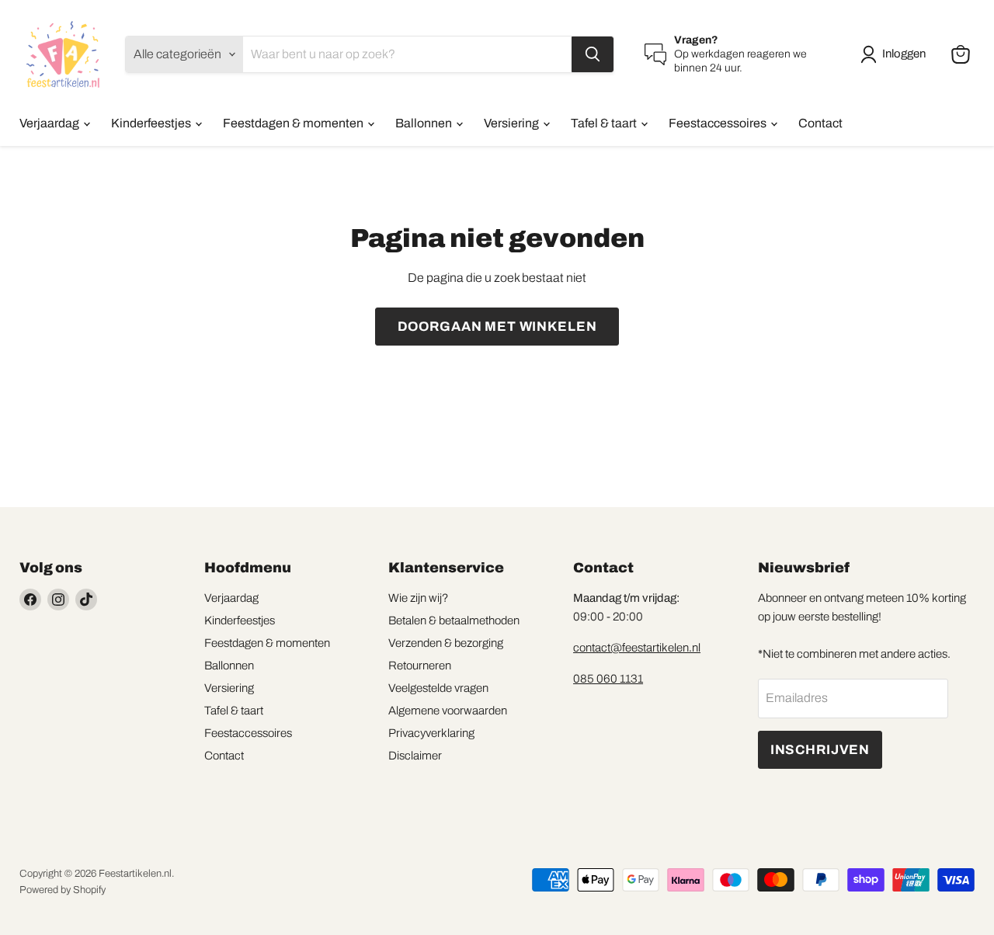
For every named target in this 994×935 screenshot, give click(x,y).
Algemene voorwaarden (447, 710)
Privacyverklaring (431, 733)
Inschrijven (820, 749)
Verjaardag (50, 123)
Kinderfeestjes (152, 123)
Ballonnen (424, 123)
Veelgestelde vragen (438, 688)
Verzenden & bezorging (445, 643)
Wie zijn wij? (418, 598)
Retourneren (419, 665)
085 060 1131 (608, 679)
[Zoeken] (592, 54)
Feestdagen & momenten (294, 123)
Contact (820, 123)
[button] (896, 54)
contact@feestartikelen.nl (636, 647)
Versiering (512, 123)
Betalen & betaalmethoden (454, 620)
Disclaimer (415, 755)
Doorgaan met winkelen (497, 326)
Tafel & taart (605, 123)
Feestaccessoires (719, 123)
